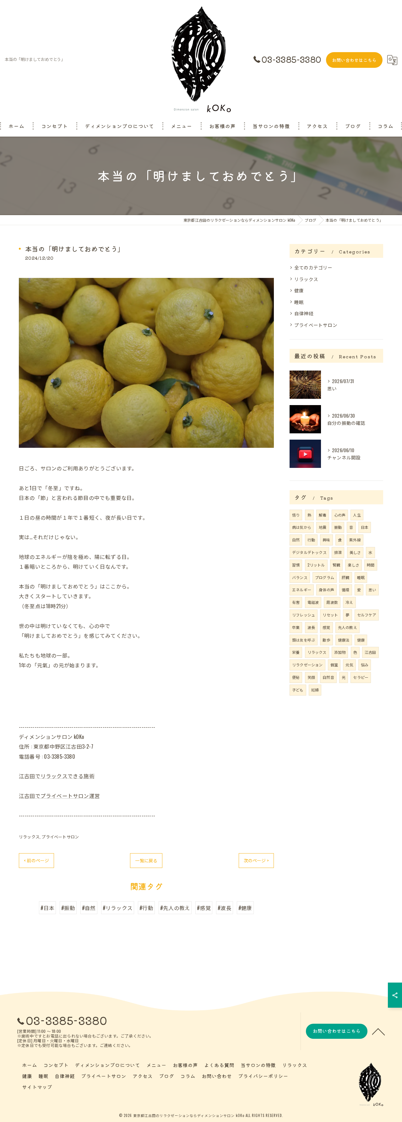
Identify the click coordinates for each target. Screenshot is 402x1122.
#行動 (146, 908)
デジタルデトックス (309, 552)
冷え (349, 602)
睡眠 (299, 302)
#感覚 (204, 908)
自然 (296, 539)
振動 (338, 527)
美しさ (355, 552)
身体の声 (326, 589)
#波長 (224, 908)
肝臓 (345, 577)
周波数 (332, 602)
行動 (311, 539)
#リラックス (118, 908)
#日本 (47, 908)
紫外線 (355, 539)
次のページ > (256, 860)
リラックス (29, 836)
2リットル (316, 564)
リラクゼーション (307, 664)
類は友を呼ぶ (303, 639)
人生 (357, 515)
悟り (296, 515)
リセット (330, 614)
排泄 (338, 552)
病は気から (301, 527)
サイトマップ (37, 1086)
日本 (364, 527)
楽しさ (353, 564)
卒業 (296, 627)
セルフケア (366, 614)
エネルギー (301, 589)
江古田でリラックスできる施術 (57, 776)
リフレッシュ (303, 614)
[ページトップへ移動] (378, 1031)
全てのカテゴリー (313, 267)
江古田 (370, 652)
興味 (326, 539)
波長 (311, 627)
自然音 (328, 677)
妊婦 (315, 689)
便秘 (296, 677)
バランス (299, 577)
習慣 (296, 564)
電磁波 (313, 602)
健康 (299, 290)
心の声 (340, 515)
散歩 (326, 639)
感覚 (326, 627)
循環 (345, 589)
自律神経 (303, 313)
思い (372, 589)
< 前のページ (36, 860)
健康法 (344, 639)
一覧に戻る (146, 860)
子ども (298, 689)
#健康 (245, 908)
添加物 (340, 652)
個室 (334, 664)
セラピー (360, 677)
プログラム (324, 577)
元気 (349, 664)
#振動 (68, 908)
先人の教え (347, 627)
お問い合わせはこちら (354, 60)
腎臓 (336, 564)
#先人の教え (175, 908)
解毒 (322, 515)
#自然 (89, 908)
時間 (370, 564)
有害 (296, 602)
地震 (322, 527)
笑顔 (311, 677)
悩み (364, 664)
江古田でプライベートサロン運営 (59, 795)
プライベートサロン (60, 836)
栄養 (296, 652)
